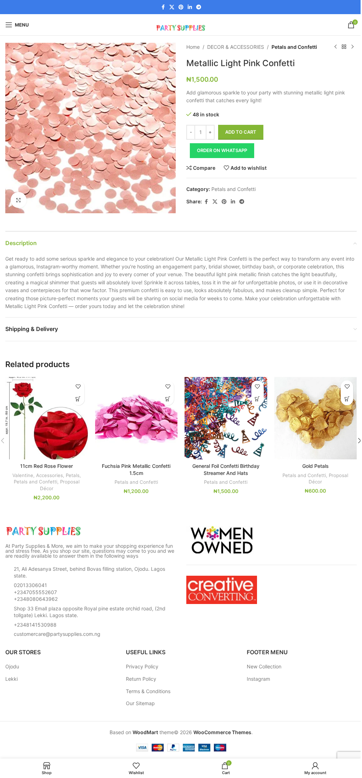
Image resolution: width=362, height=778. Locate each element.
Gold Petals (315, 466)
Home (193, 47)
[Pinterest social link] (181, 7)
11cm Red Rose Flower (46, 466)
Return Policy (141, 679)
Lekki (11, 679)
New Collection (264, 666)
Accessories (49, 475)
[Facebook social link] (163, 7)
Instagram (258, 679)
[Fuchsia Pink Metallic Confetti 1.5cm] (136, 418)
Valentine (22, 475)
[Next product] (352, 47)
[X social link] (171, 7)
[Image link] (44, 531)
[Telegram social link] (198, 7)
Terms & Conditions (148, 691)
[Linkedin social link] (190, 7)
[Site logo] (181, 24)
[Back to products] (344, 47)
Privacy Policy (142, 666)
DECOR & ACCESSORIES (235, 47)
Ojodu (12, 666)
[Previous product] (335, 47)
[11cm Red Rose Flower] (46, 418)
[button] (78, 399)
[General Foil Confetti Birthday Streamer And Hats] (226, 418)
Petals (73, 475)
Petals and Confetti (294, 47)
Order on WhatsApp (222, 150)
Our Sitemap (140, 703)
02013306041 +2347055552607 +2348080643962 (36, 592)
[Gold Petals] (315, 418)
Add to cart (240, 132)
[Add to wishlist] (78, 387)
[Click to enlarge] (19, 200)
